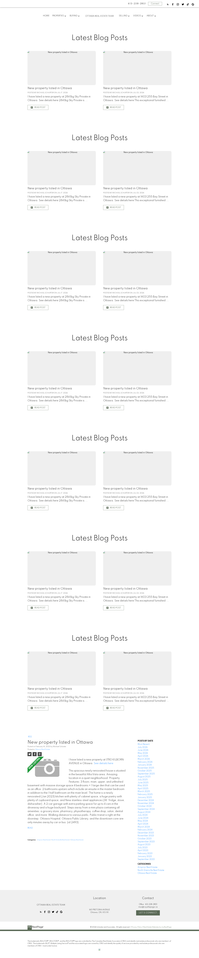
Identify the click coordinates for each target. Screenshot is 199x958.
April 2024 (143, 824)
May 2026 (143, 753)
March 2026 (144, 759)
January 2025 (145, 797)
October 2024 (145, 806)
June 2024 (143, 818)
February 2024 (145, 830)
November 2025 (146, 768)
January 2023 (145, 856)
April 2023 (143, 850)
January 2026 (145, 765)
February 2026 (145, 762)
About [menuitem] (150, 16)
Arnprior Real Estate (44, 840)
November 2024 (146, 803)
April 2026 (143, 756)
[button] (168, 4)
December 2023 (146, 833)
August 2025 (144, 777)
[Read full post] (47, 769)
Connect (155, 4)
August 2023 (144, 845)
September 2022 (146, 859)
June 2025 (143, 783)
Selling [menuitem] (123, 16)
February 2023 (145, 853)
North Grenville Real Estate (61, 840)
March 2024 (144, 827)
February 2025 (145, 794)
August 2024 (144, 812)
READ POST (39, 107)
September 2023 (146, 842)
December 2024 (146, 800)
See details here (103, 763)
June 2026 (143, 750)
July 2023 (143, 848)
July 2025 (143, 780)
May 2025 (143, 786)
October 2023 (145, 839)
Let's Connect (148, 913)
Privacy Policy (136, 927)
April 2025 (143, 789)
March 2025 (144, 791)
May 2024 (143, 821)
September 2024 (146, 809)
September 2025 (146, 774)
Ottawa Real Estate (42, 749)
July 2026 (143, 747)
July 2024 (143, 815)
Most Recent (144, 744)
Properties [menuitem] (58, 16)
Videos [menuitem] (137, 16)
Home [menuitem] (46, 16)
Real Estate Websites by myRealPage (157, 927)
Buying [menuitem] (73, 16)
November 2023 (146, 836)
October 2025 (145, 771)
